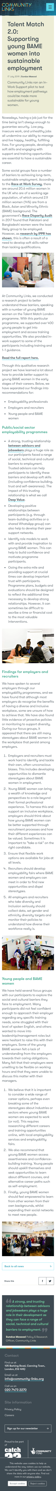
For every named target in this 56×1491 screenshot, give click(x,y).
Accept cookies (17, 1483)
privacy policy (33, 1476)
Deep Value (16, 500)
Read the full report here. (20, 358)
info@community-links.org (24, 1379)
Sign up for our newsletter (22, 1428)
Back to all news (14, 1266)
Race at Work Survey (26, 184)
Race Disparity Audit (37, 215)
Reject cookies (37, 1483)
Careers (9, 1415)
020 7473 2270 (16, 1390)
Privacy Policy (13, 1409)
